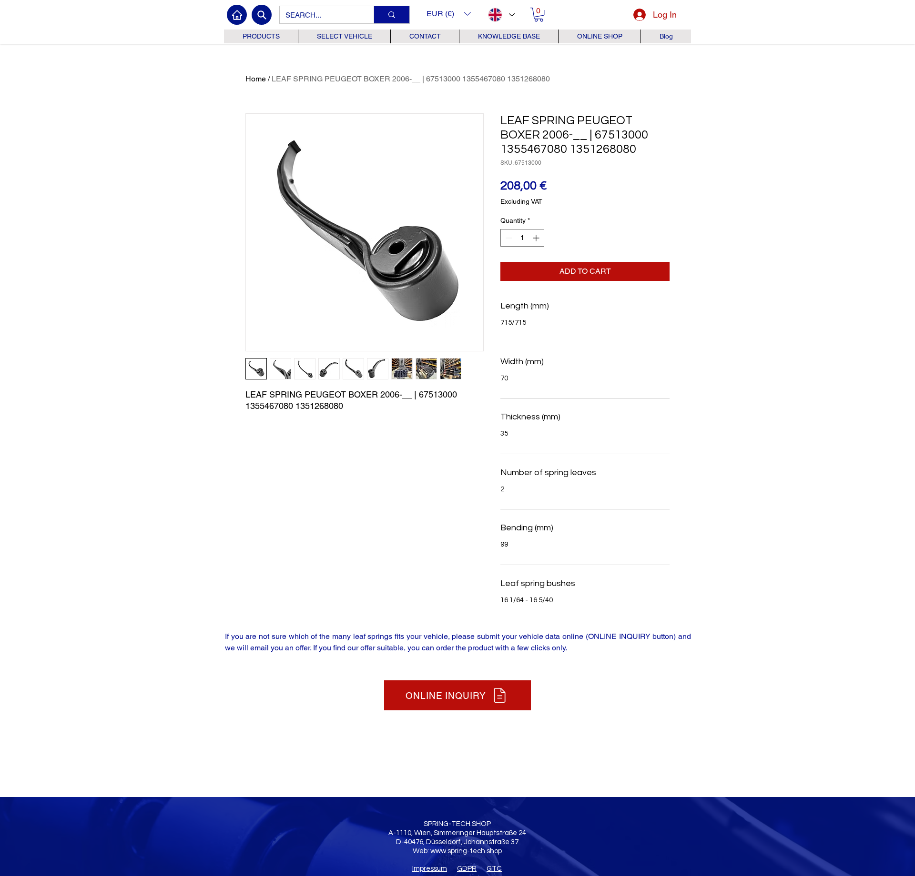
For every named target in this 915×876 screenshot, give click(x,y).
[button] (448, 14)
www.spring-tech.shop (466, 851)
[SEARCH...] (391, 14)
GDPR (467, 868)
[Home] (237, 15)
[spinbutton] (522, 237)
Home (255, 78)
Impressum (429, 868)
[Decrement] (508, 237)
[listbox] (448, 14)
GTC (494, 868)
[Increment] (537, 237)
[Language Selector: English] (501, 14)
